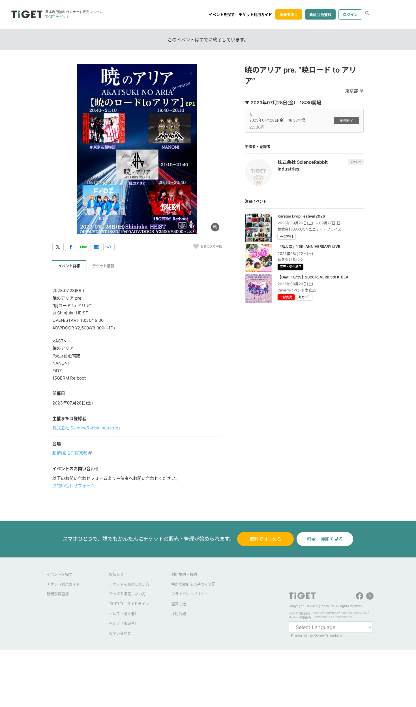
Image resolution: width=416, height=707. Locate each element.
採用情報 (178, 613)
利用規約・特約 (184, 574)
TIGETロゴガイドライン (129, 603)
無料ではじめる (265, 539)
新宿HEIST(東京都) (70, 453)
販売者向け (289, 14)
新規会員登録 (320, 14)
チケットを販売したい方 (129, 584)
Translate (333, 635)
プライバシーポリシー (189, 593)
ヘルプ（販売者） (123, 623)
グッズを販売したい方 (127, 593)
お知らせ (116, 574)
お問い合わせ (120, 633)
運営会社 (178, 603)
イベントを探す (222, 14)
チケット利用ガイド (255, 14)
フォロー (355, 161)
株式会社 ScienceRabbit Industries (86, 428)
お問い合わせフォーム (73, 485)
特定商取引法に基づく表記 (193, 584)
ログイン (350, 14)
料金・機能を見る (325, 539)
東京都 (351, 90)
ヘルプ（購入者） (123, 613)
